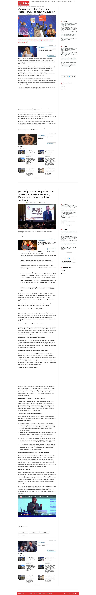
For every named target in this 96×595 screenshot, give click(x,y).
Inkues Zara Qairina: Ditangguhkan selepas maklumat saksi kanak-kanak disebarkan (50, 153)
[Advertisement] (37, 99)
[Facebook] (62, 76)
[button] (74, 1)
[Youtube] (75, 593)
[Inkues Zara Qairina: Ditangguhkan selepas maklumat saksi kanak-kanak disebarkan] (41, 152)
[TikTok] (71, 593)
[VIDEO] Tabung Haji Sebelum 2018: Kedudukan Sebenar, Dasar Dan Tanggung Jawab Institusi (69, 24)
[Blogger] (64, 593)
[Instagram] (68, 593)
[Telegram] (69, 76)
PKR (69, 79)
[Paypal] (69, 593)
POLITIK (23, 6)
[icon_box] (23, 149)
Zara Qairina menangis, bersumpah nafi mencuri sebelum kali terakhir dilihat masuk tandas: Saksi (50, 171)
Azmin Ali (66, 79)
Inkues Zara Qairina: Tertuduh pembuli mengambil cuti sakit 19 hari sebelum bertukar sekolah (30, 153)
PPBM (72, 79)
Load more (37, 177)
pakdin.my (43, 14)
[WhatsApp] (67, 76)
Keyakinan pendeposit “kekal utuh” (69, 31)
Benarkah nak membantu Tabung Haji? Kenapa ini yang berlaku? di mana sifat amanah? (68, 35)
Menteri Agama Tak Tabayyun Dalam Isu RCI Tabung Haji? (69, 39)
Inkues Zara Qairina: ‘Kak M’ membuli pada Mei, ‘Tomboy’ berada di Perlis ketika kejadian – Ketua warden (31, 161)
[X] (64, 76)
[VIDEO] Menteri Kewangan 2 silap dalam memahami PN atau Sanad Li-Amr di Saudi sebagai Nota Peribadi (69, 28)
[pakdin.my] (39, 14)
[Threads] (77, 593)
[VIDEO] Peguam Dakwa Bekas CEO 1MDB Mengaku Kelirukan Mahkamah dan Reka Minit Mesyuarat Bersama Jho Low (69, 54)
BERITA (19, 6)
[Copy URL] (72, 76)
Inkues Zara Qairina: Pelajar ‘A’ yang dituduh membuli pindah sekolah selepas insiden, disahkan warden (30, 171)
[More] (75, 76)
